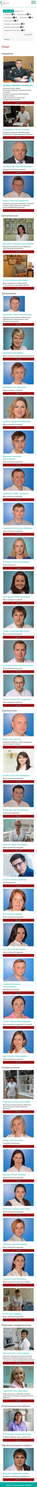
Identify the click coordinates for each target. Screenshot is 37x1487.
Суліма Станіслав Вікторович (16, 631)
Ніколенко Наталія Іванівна (15, 1244)
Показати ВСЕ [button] (8, 11)
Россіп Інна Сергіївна (12, 1313)
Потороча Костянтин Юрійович (17, 528)
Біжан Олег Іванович (12, 739)
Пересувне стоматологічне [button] (13, 24)
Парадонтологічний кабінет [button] (13, 30)
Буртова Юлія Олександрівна (16, 1353)
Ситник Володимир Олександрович (11, 985)
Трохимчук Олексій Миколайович (17, 314)
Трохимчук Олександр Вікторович (18, 665)
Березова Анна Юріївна (13, 352)
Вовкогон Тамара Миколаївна (16, 1473)
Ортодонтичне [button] (23, 14)
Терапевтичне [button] (25, 17)
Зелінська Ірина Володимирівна (16, 421)
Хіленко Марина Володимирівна (17, 1021)
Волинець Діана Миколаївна (15, 844)
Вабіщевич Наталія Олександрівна (18, 243)
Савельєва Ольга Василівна (15, 1390)
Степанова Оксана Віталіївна (16, 596)
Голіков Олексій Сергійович (15, 879)
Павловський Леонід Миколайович (18, 166)
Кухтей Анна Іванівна (12, 913)
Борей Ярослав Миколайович (15, 809)
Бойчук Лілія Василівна (13, 1140)
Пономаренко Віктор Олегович (16, 129)
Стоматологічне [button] (9, 21)
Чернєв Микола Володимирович (17, 699)
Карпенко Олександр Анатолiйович (12, 457)
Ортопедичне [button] (9, 17)
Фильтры (27, 35)
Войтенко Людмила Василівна (16, 1208)
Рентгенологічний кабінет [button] (12, 27)
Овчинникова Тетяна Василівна (17, 1434)
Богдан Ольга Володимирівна (16, 775)
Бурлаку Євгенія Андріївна (14, 1174)
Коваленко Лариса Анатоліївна (16, 1101)
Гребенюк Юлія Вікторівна (14, 387)
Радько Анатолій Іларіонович (16, 200)
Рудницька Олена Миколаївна (16, 561)
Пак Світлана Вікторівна (14, 949)
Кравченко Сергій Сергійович (16, 493)
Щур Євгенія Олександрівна (15, 1056)
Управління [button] (8, 14)
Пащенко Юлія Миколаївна (14, 1278)
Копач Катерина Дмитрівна (15, 280)
